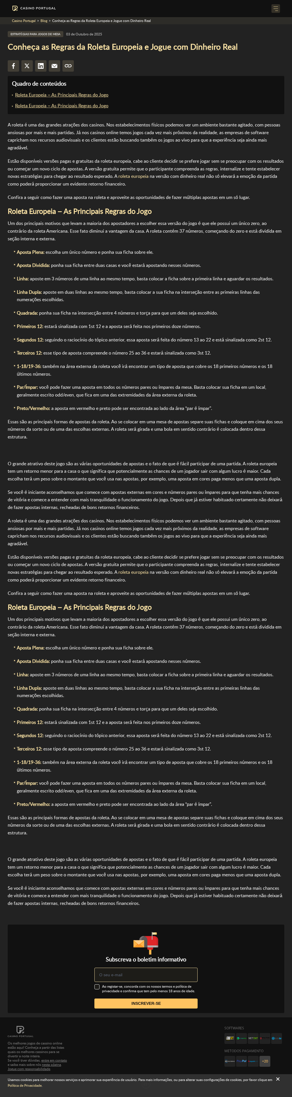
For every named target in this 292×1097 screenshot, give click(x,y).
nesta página (51, 1065)
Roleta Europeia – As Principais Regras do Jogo (61, 95)
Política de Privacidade (25, 1086)
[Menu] (275, 8)
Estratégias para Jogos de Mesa (35, 34)
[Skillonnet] (276, 1038)
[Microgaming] (241, 1038)
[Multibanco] (229, 1061)
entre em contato (54, 1060)
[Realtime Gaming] (264, 1038)
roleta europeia (133, 176)
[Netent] (253, 1038)
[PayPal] (241, 1061)
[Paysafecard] (253, 1061)
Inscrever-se (146, 1003)
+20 (265, 1061)
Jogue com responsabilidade (29, 1069)
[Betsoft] (229, 1038)
